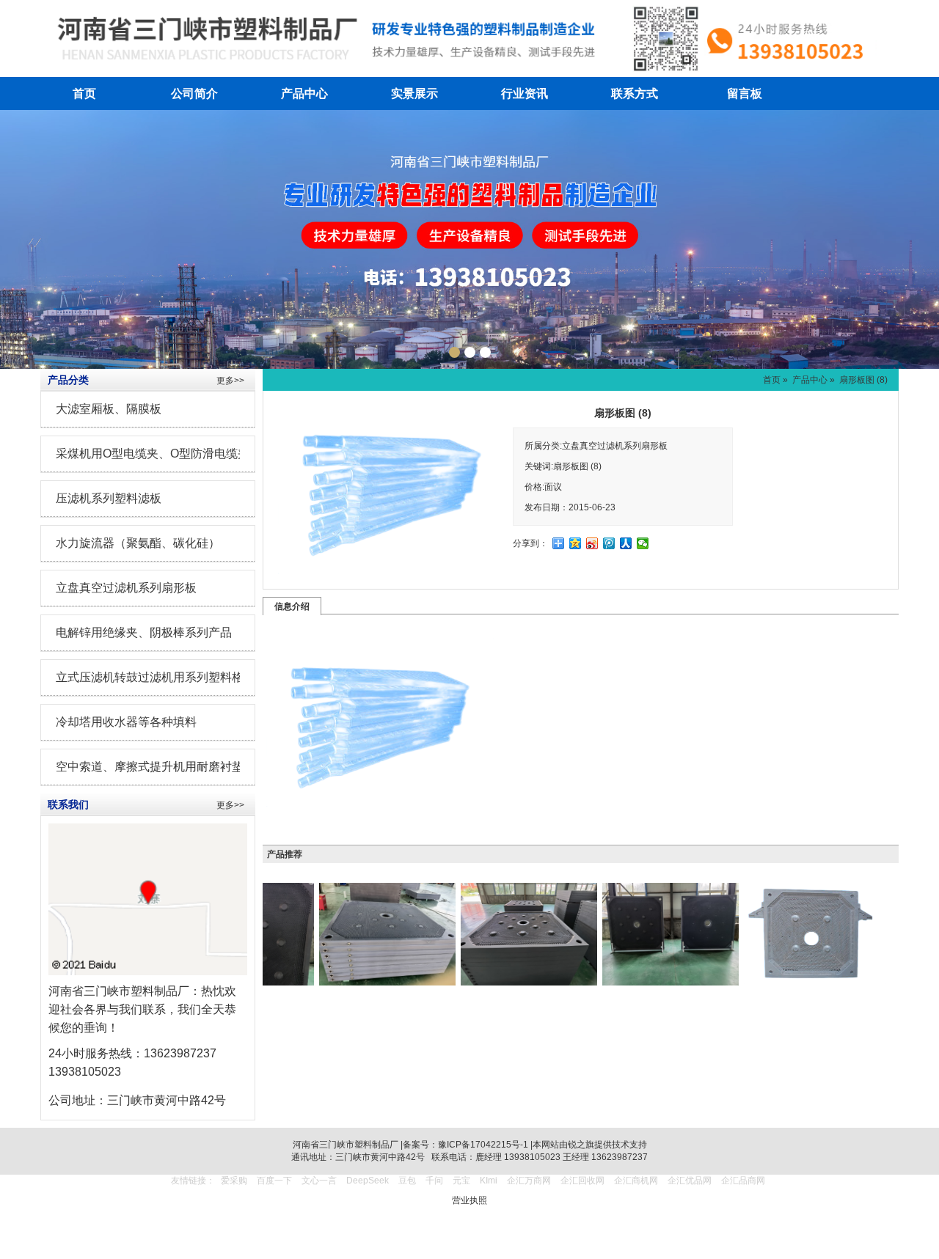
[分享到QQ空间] (575, 543)
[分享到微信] (643, 543)
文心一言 (319, 1180)
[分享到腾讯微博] (609, 543)
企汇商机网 (636, 1180)
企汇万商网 (529, 1180)
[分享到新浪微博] (592, 543)
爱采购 (234, 1180)
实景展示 (414, 93)
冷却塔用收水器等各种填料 (126, 722)
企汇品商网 (743, 1180)
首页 (84, 93)
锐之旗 (581, 1144)
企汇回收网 (582, 1180)
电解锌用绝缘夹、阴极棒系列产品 (144, 632)
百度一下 (274, 1180)
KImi (488, 1180)
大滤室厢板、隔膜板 (108, 409)
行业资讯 (524, 93)
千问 (434, 1180)
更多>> (230, 380)
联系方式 (634, 93)
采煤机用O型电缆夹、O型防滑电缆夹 (152, 453)
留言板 (744, 93)
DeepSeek (368, 1180)
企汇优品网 (690, 1180)
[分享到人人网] (626, 543)
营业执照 (469, 1200)
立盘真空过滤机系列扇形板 (126, 587)
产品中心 (304, 93)
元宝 (461, 1180)
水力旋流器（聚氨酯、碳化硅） (138, 543)
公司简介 (194, 93)
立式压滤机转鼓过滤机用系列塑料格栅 (155, 677)
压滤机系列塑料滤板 (108, 498)
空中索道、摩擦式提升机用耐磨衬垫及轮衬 (167, 766)
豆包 (407, 1180)
